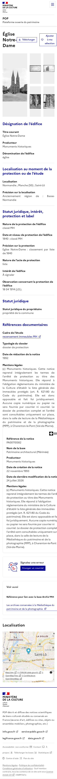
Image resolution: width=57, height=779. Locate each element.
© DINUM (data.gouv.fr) (28, 672)
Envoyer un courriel (33, 568)
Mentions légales (10, 765)
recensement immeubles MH (20, 336)
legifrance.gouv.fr (12, 738)
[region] (28, 657)
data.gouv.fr (34, 738)
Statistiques (43, 752)
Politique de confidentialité (31, 765)
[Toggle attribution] (51, 672)
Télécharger (28, 39)
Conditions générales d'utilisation (18, 768)
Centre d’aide (12, 758)
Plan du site (28, 758)
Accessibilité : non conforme (15, 747)
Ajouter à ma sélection (50, 39)
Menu (52, 4)
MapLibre (9, 672)
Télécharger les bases (23, 752)
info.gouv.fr (9, 731)
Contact (37, 747)
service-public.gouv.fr (33, 731)
